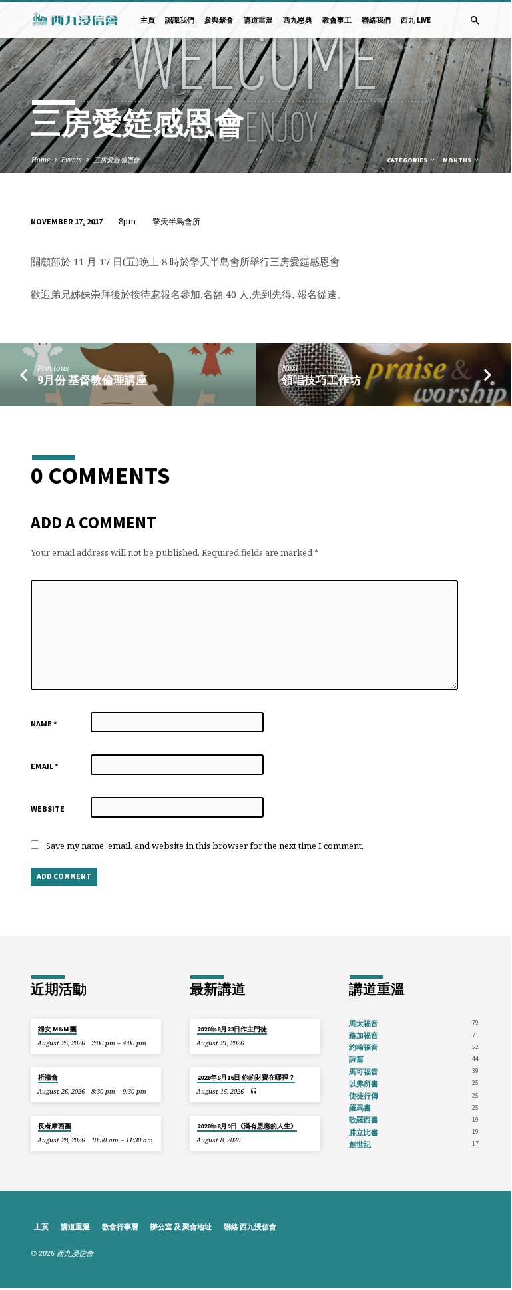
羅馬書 (360, 1107)
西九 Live (416, 20)
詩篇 (356, 1059)
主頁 (147, 20)
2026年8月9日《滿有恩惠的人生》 (247, 1126)
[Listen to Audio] (254, 1091)
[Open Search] (475, 20)
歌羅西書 (363, 1119)
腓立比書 (363, 1132)
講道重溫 (258, 20)
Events (71, 159)
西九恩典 (297, 20)
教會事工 (337, 20)
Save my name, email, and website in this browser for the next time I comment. (205, 846)
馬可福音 (363, 1071)
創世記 (360, 1144)
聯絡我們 (376, 20)
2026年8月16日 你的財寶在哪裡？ (246, 1077)
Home (40, 159)
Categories (408, 160)
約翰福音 (363, 1047)
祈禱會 (48, 1077)
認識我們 (179, 20)
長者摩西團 (54, 1126)
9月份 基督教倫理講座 (92, 380)
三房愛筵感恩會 (116, 159)
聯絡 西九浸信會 (250, 1226)
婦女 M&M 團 (57, 1029)
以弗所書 (363, 1083)
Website (48, 809)
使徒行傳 (363, 1095)
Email (45, 766)
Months (458, 160)
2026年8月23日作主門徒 (232, 1029)
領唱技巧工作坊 (321, 380)
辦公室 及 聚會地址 (181, 1226)
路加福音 (363, 1035)
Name (44, 723)
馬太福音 (363, 1023)
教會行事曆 (120, 1226)
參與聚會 (219, 20)
